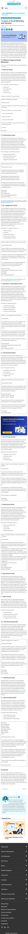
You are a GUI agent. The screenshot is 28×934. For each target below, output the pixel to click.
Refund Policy (4, 903)
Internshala (4, 920)
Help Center (4, 906)
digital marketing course (7, 202)
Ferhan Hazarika (15, 25)
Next (25, 789)
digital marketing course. (15, 280)
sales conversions (22, 690)
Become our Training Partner (8, 909)
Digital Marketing (9, 13)
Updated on (6, 25)
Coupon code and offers (7, 918)
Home (6, 8)
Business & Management (6, 18)
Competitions (4, 923)
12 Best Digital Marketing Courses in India (14, 838)
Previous (4, 789)
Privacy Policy (4, 915)
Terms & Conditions (6, 912)
